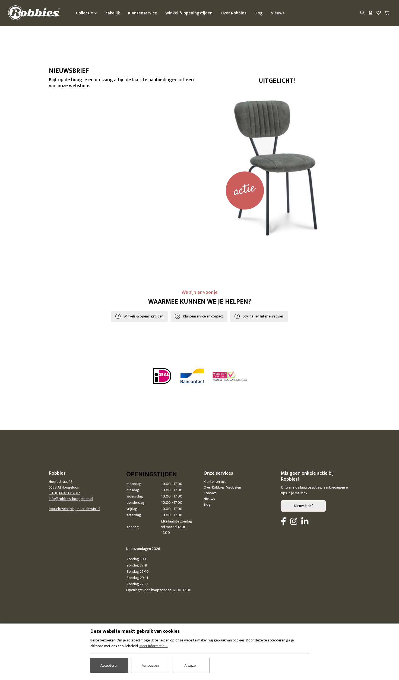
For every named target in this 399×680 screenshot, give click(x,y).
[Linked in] (304, 522)
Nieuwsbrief (303, 506)
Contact (210, 493)
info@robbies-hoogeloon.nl (71, 499)
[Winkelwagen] (387, 13)
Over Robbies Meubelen (222, 487)
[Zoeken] (362, 13)
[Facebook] (283, 522)
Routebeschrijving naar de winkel (74, 509)
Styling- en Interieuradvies (263, 316)
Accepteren (109, 665)
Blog (207, 504)
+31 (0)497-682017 (64, 493)
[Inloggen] (370, 13)
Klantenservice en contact (203, 316)
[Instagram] (293, 522)
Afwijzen (191, 665)
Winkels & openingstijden (143, 316)
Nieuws (209, 499)
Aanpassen (150, 665)
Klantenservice (215, 481)
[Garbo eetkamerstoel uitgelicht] (277, 166)
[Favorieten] (379, 13)
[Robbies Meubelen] (34, 13)
